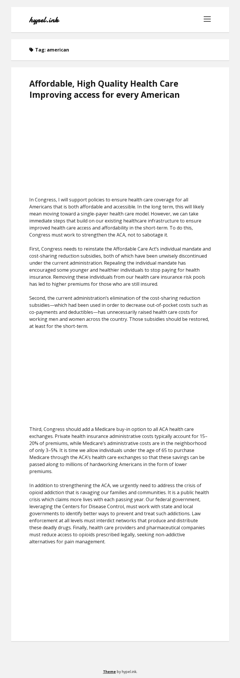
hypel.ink (44, 19)
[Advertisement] (120, 148)
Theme (109, 671)
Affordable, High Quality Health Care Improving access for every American (104, 89)
